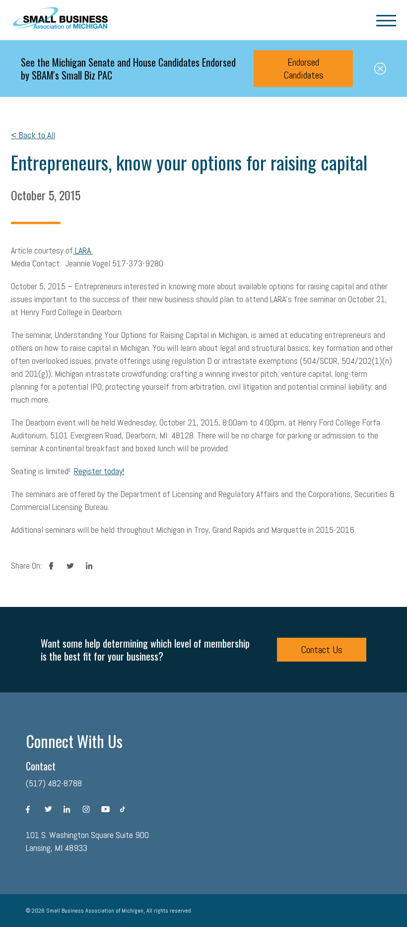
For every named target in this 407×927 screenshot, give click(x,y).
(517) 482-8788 (54, 783)
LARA (83, 250)
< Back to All (33, 135)
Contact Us (321, 649)
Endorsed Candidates (303, 69)
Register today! (99, 471)
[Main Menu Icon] (386, 20)
